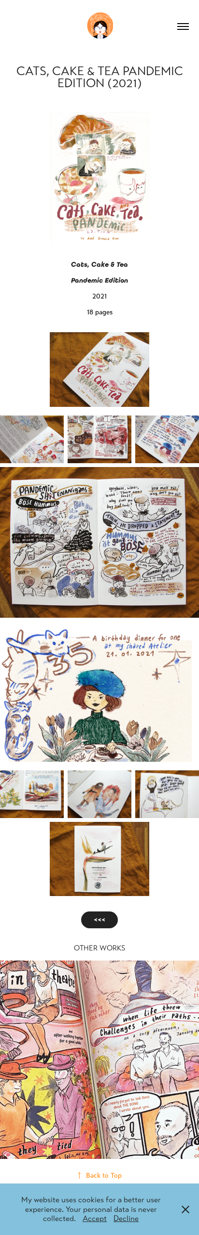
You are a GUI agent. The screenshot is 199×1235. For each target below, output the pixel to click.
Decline (126, 1218)
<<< (99, 920)
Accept (95, 1218)
